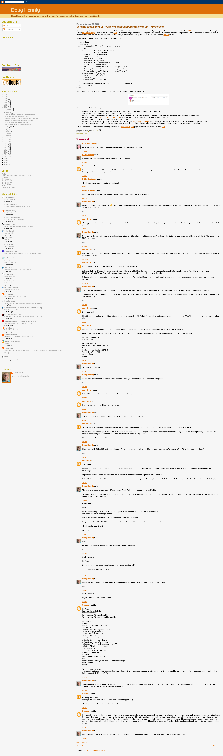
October (8, 113)
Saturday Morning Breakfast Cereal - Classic (18, 323)
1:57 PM (84, 387)
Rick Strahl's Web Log (12, 314)
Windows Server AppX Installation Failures (17, 269)
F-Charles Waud (89, 179)
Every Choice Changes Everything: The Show (18, 226)
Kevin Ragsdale (10, 281)
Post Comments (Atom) (96, 750)
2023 (6, 101)
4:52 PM (84, 442)
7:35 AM (84, 690)
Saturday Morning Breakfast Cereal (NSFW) (20, 321)
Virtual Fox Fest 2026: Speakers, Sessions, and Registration (23, 303)
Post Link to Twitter (82, 133)
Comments (9, 29)
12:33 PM (85, 283)
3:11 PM (84, 151)
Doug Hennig (25, 10)
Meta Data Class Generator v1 (14, 263)
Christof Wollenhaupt (12, 217)
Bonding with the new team (12, 213)
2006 (6, 164)
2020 (6, 107)
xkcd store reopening (11, 359)
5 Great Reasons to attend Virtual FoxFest (17, 206)
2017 (6, 141)
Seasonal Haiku (9, 233)
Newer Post (80, 746)
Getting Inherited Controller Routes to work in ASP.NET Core (23, 316)
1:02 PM (84, 305)
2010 (6, 156)
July (7, 128)
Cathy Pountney (10, 211)
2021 (6, 105)
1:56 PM (84, 371)
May (7, 130)
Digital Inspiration (10, 251)
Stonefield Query (7, 182)
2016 (6, 144)
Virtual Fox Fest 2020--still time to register (18, 124)
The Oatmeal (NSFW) (12, 341)
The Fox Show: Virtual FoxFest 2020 (16, 122)
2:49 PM (84, 727)
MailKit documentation (141, 121)
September (9, 126)
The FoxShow (6, 184)
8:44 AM (84, 176)
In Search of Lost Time (11, 289)
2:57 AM (84, 708)
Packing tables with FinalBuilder (14, 219)
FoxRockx (5, 177)
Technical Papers (127, 127)
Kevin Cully (8, 274)
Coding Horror (9, 224)
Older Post (217, 746)
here (115, 33)
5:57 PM (84, 590)
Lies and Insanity (9, 276)
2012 (6, 152)
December (9, 109)
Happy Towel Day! (10, 199)
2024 (6, 99)
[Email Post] (99, 130)
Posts (7, 26)
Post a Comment (81, 742)
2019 (6, 137)
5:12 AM (84, 677)
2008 (6, 160)
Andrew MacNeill (10, 204)
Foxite (4, 174)
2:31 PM (84, 409)
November (9, 111)
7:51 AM (84, 246)
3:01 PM (84, 738)
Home (149, 746)
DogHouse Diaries (11, 258)
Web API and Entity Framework (14, 330)
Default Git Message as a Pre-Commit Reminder (20, 114)
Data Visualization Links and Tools (15, 296)
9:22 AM (84, 500)
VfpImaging (8, 348)
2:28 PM (84, 398)
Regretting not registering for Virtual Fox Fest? (19, 120)
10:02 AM (85, 259)
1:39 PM (84, 360)
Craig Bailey (8, 238)
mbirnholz (86, 219)
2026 (6, 94)
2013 (6, 150)
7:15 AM (84, 483)
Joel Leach (8, 267)
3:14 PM (84, 162)
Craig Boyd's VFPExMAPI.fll (109, 117)
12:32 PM (85, 215)
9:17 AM (84, 187)
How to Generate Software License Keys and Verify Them (22, 253)
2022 (6, 103)
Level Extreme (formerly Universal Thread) (16, 175)
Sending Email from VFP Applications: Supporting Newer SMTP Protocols (120, 26)
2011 (6, 154)
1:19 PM (84, 322)
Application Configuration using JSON (17, 116)
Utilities (83, 132)
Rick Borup (8, 294)
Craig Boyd (8, 244)
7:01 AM (84, 229)
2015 (6, 146)
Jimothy (6, 343)
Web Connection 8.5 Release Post (15, 310)
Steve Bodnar (9, 328)
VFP (87, 132)
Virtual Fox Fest (7, 181)
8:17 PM (84, 534)
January (8, 135)
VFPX (4, 186)
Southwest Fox (7, 179)
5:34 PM (84, 457)
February (9, 133)
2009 (6, 158)
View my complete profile (20, 376)
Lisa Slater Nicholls (11, 287)
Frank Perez (8, 261)
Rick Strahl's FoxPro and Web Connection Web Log (23, 308)
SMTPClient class (195, 31)
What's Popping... (9, 246)
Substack (7, 239)
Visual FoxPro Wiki (8, 187)
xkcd (6, 357)
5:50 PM (84, 575)
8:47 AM (84, 553)
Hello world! (8, 283)
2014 (6, 148)
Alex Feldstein (9, 197)
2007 (6, 162)
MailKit (166, 35)
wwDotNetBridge (88, 33)
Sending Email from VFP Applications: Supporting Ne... (22, 118)
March (8, 132)
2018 (6, 139)
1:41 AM (84, 602)
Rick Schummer (89, 143)
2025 (6, 96)
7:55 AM (84, 198)
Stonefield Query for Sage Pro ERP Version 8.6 (19, 336)
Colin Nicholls (9, 231)
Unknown (86, 166)
